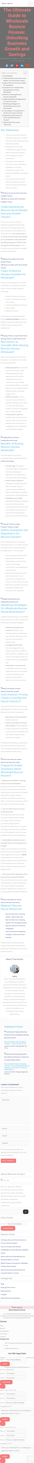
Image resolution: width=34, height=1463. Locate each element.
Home (1, 1326)
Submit (5, 1364)
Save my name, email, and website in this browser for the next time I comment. (13, 1152)
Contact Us (3, 1336)
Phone (2, 1403)
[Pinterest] (17, 65)
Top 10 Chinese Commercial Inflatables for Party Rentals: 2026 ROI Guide (14, 1250)
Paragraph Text (6, 1406)
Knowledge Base (4, 1331)
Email (3, 1224)
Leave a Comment (9, 1046)
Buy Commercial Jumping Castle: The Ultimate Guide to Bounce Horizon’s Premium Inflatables (17, 1067)
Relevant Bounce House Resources (12, 124)
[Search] (25, 1212)
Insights (14, 58)
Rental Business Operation (10, 1298)
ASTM (24, 855)
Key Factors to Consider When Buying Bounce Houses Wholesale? (13, 90)
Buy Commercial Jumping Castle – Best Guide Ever (15, 1043)
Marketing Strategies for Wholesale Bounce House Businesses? (11, 106)
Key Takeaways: (8, 76)
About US (2, 1328)
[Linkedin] (22, 65)
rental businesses (12, 319)
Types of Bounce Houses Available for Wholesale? (14, 84)
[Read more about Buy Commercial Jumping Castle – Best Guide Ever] (17, 1035)
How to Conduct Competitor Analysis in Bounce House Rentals (16, 934)
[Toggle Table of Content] (24, 73)
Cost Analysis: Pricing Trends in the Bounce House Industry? (13, 112)
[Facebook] (6, 65)
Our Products (3, 1334)
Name (2, 1373)
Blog (17, 1072)
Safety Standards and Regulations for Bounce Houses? (14, 100)
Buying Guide (5, 58)
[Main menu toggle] (30, 3)
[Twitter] (11, 65)
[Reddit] (27, 65)
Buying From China (8, 1287)
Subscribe (8, 1228)
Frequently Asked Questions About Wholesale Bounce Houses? (12, 118)
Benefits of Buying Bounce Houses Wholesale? (12, 96)
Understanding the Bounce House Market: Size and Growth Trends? (14, 79)
